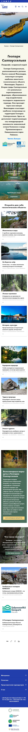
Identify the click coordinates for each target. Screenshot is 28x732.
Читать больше (14, 139)
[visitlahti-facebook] (2, 1)
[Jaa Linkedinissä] (19, 641)
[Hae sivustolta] (23, 7)
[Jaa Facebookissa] (15, 641)
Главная (6, 46)
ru (19, 6)
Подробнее (14, 177)
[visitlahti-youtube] (6, 1)
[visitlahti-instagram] (8, 1)
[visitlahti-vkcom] (4, 1)
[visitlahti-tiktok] (10, 1)
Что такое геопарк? (14, 553)
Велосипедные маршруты (13, 518)
